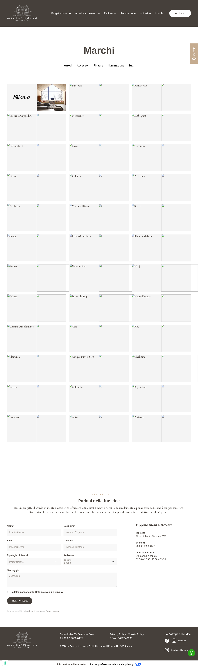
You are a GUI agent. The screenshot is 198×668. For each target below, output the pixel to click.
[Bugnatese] (146, 398)
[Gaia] (84, 338)
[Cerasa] (22, 398)
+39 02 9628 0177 (145, 546)
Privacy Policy (33, 611)
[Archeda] (22, 217)
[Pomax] (22, 278)
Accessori (83, 65)
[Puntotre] (84, 97)
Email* (10, 540)
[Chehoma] (146, 368)
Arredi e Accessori (85, 13)
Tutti (131, 65)
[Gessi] (84, 157)
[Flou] (146, 338)
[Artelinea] (146, 187)
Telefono (68, 540)
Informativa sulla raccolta (71, 664)
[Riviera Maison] (146, 247)
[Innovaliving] (84, 308)
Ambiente (68, 555)
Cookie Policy (136, 634)
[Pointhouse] (146, 97)
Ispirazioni (145, 13)
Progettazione (59, 13)
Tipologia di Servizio (18, 555)
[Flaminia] (22, 368)
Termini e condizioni (52, 611)
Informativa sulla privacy (49, 592)
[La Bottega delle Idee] (22, 13)
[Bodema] (22, 428)
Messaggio (13, 570)
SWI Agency (126, 646)
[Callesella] (84, 398)
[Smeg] (22, 247)
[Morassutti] (84, 127)
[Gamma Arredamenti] (22, 338)
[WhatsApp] (191, 652)
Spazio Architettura (179, 650)
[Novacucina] (84, 278)
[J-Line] (22, 308)
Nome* (10, 526)
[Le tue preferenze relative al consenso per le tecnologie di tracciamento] (5, 663)
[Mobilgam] (146, 127)
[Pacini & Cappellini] (22, 127)
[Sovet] (146, 217)
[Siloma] (22, 97)
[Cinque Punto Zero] (84, 368)
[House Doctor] (146, 308)
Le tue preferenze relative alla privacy (111, 664)
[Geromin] (146, 157)
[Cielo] (22, 187)
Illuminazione (128, 13)
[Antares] (146, 428)
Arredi (68, 65)
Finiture (108, 13)
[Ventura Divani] (84, 217)
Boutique (182, 640)
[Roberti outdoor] (84, 247)
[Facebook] (167, 640)
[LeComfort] (22, 157)
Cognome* (69, 526)
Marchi (159, 13)
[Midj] (146, 278)
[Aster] (84, 428)
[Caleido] (84, 187)
